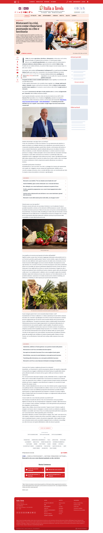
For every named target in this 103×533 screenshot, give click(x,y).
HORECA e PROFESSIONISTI (49, 510)
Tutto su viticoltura (44, 434)
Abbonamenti (76, 1)
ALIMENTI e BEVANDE (48, 515)
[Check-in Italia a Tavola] (79, 8)
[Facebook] (15, 12)
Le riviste (60, 506)
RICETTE (62, 15)
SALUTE (68, 15)
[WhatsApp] (28, 12)
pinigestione (27, 439)
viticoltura (63, 439)
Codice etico (76, 506)
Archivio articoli (62, 502)
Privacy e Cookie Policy (78, 502)
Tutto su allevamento (57, 434)
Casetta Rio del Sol (56, 446)
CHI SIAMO (53, 1)
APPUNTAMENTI (47, 15)
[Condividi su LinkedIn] (17, 67)
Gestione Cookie (77, 504)
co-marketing (39, 446)
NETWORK (46, 1)
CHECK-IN (55, 15)
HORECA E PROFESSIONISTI (65, 20)
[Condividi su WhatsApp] (17, 70)
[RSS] (32, 12)
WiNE (39, 15)
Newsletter (61, 508)
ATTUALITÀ (33, 15)
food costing (47, 446)
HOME (57, 20)
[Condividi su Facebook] (17, 61)
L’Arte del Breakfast (44, 101)
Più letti (60, 513)
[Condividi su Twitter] (17, 64)
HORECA (27, 15)
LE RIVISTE (32, 1)
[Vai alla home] (16, 16)
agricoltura (55, 439)
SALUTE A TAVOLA (48, 513)
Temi (60, 504)
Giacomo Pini (45, 448)
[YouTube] (26, 12)
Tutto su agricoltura (33, 434)
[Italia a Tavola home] (29, 500)
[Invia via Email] (17, 72)
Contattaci (61, 511)
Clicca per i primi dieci (79, 82)
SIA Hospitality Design (28, 446)
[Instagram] (21, 12)
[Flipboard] (30, 12)
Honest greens (36, 448)
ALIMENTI (74, 15)
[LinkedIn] (19, 12)
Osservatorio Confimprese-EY (38, 439)
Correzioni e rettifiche (78, 508)
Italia (48, 439)
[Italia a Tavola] (51, 7)
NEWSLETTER (39, 1)
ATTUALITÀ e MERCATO (49, 502)
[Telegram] (23, 12)
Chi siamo (61, 510)
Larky (64, 446)
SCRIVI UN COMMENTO (46, 428)
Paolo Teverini (53, 448)
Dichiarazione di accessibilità (79, 510)
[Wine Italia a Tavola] (23, 8)
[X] (17, 12)
